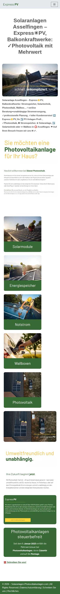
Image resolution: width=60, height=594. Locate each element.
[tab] (30, 207)
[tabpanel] (30, 391)
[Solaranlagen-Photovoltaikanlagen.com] (11, 4)
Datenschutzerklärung (30, 587)
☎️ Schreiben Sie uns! (15, 562)
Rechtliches (13, 591)
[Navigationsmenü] (54, 4)
